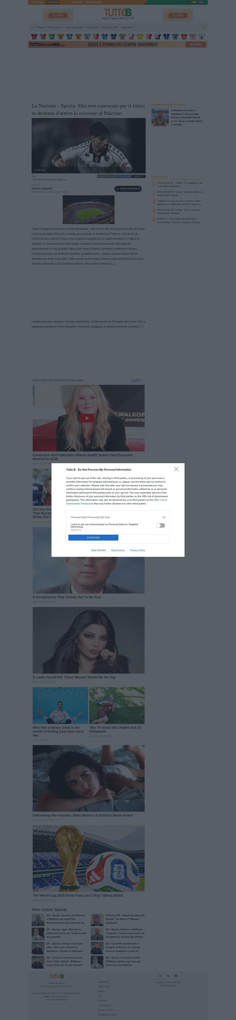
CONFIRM (93, 537)
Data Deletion (98, 550)
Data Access (118, 550)
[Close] (177, 470)
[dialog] (118, 510)
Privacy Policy (137, 550)
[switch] (160, 525)
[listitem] (118, 517)
